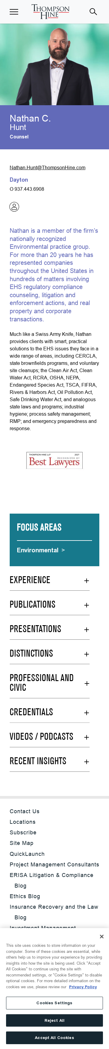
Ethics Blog (25, 896)
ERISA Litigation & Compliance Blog (52, 880)
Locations (23, 822)
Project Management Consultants (54, 864)
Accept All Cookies (54, 1037)
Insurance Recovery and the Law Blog (54, 912)
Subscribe (23, 832)
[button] (14, 12)
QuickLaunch (27, 854)
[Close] (101, 936)
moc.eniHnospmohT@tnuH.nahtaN (47, 167)
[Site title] (50, 11)
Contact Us (25, 811)
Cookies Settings (54, 1003)
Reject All (54, 1020)
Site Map (22, 843)
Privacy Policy (83, 987)
